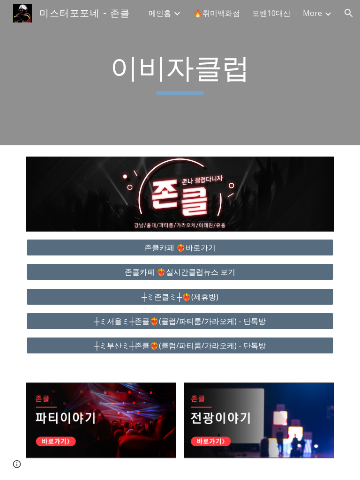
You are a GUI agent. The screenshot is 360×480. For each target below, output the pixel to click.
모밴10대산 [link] (271, 13)
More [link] (312, 13)
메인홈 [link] (160, 13)
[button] (349, 13)
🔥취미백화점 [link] (216, 13)
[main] (180, 72)
